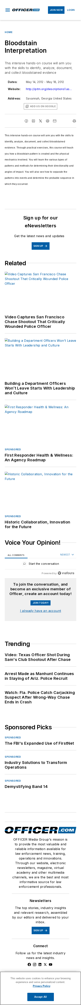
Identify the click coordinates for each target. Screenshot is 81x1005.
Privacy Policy (41, 986)
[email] (55, 121)
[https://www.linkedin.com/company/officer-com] (40, 964)
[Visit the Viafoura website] (66, 573)
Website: (14, 89)
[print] (74, 121)
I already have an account (40, 611)
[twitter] (40, 121)
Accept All (40, 996)
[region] (40, 564)
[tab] (16, 555)
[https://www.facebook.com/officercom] (29, 964)
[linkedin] (33, 121)
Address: (14, 98)
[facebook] (26, 121)
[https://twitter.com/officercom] (45, 964)
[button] (8, 10)
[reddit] (48, 121)
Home (8, 32)
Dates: (12, 82)
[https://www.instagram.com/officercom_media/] (35, 964)
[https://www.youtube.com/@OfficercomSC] (50, 964)
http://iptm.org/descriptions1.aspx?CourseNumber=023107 (49, 89)
